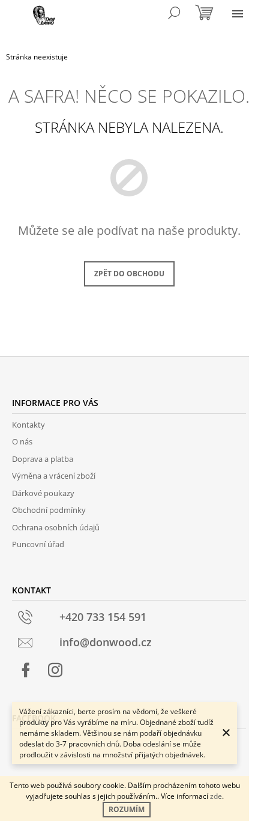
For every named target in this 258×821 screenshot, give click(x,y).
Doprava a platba (42, 458)
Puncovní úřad (38, 544)
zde (216, 796)
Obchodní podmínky (49, 509)
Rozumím (127, 809)
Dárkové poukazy (43, 493)
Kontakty (28, 424)
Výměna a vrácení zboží (53, 475)
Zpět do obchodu (129, 273)
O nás (22, 441)
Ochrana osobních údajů (56, 527)
